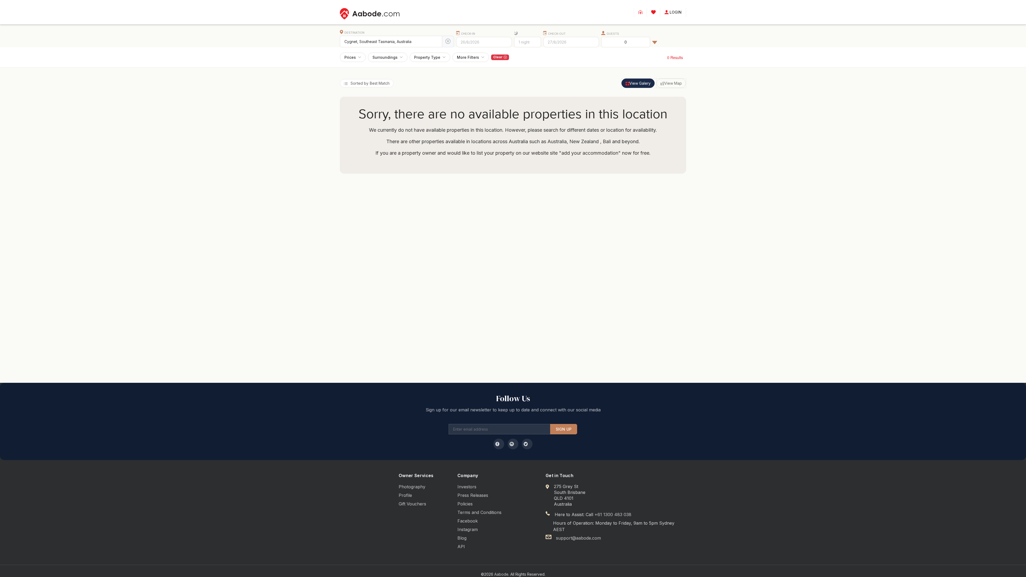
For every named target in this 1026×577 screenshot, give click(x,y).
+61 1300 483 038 (612, 514)
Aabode (501, 574)
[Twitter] (527, 444)
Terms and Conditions (479, 512)
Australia (557, 141)
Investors (466, 486)
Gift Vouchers (412, 503)
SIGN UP (564, 429)
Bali (606, 141)
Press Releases (472, 495)
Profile (405, 495)
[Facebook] (498, 444)
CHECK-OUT (557, 34)
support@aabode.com (578, 538)
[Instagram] (513, 444)
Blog (462, 538)
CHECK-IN (468, 34)
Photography (412, 486)
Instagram (467, 529)
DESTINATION (354, 32)
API (461, 546)
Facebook (467, 521)
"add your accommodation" (590, 153)
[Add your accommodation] (640, 12)
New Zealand (584, 141)
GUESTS (613, 34)
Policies (465, 503)
